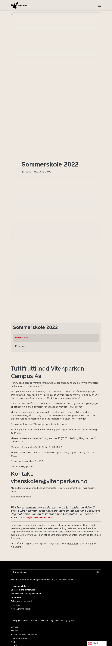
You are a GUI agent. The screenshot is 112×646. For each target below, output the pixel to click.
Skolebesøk (16, 598)
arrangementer (69, 535)
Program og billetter (20, 586)
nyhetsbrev (16, 547)
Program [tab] (20, 346)
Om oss (14, 627)
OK (97, 572)
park (61, 532)
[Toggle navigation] (99, 5)
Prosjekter (15, 605)
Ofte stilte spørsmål (20, 639)
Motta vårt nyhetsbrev (21, 609)
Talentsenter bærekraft (21, 601)
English (14, 642)
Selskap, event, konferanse (23, 590)
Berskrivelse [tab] (21, 338)
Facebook (73, 544)
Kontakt (14, 631)
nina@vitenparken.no (37, 517)
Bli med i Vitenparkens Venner (24, 635)
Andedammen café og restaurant (60, 529)
